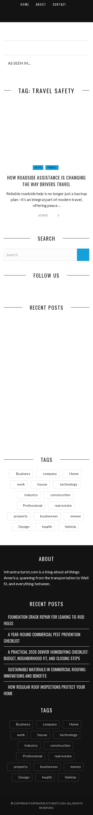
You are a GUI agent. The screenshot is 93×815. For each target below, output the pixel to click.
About (41, 4)
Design (24, 527)
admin (43, 215)
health (47, 527)
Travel (52, 167)
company (50, 473)
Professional (32, 505)
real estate (63, 505)
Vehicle (70, 527)
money (75, 516)
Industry (31, 495)
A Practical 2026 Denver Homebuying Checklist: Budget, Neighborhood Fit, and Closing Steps (25, 398)
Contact (59, 4)
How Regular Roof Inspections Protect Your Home (25, 435)
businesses (49, 516)
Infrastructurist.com (21, 571)
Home (25, 4)
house (42, 484)
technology (68, 484)
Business (23, 473)
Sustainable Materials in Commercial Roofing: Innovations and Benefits (68, 398)
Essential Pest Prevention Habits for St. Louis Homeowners (67, 438)
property (21, 516)
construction (60, 495)
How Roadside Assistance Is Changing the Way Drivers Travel (46, 180)
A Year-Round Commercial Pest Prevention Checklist (68, 350)
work (21, 484)
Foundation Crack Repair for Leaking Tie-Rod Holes (25, 350)
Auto (38, 167)
